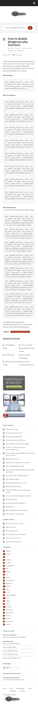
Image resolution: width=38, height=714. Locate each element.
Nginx (7, 589)
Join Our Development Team (11, 643)
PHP (12, 48)
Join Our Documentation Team (12, 658)
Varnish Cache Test (11, 499)
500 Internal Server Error (13, 538)
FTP (7, 574)
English (7, 668)
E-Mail (8, 571)
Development (10, 566)
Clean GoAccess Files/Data (14, 436)
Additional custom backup (13, 486)
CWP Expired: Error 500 (12, 459)
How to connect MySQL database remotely (18, 496)
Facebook (13, 691)
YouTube (22, 691)
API (7, 557)
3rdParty (8, 551)
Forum (30, 688)
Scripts (8, 604)
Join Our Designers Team (10, 654)
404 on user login (11, 527)
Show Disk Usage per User (14, 433)
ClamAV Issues (9, 355)
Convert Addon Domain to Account (16, 534)
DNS (7, 568)
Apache (8, 554)
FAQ (11, 688)
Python (8, 601)
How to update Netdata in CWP (15, 466)
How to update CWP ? (12, 531)
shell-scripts (9, 610)
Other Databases (11, 595)
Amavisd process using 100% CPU (16, 440)
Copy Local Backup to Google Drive (16, 503)
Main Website (20, 688)
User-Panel (9, 621)
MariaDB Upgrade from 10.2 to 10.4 (16, 483)
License (8, 577)
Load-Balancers (10, 580)
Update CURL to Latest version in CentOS (18, 462)
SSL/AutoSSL (9, 613)
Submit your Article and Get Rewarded (14, 637)
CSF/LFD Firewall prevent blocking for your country (27, 348)
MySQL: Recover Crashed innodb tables (17, 444)
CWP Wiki (13, 695)
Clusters (8, 563)
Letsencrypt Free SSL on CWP (14, 523)
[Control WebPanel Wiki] (19, 13)
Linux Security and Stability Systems (13, 680)
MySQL (8, 586)
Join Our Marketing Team (10, 651)
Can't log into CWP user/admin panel (16, 475)
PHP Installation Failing (12, 479)
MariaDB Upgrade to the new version (17, 510)
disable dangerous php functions (20, 331)
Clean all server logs (12, 429)
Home (4, 688)
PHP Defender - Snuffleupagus (15, 514)
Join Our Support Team (9, 647)
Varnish (8, 624)
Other (8, 592)
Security (17, 48)
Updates (8, 618)
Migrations (9, 583)
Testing (8, 615)
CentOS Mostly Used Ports (13, 541)
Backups (8, 560)
